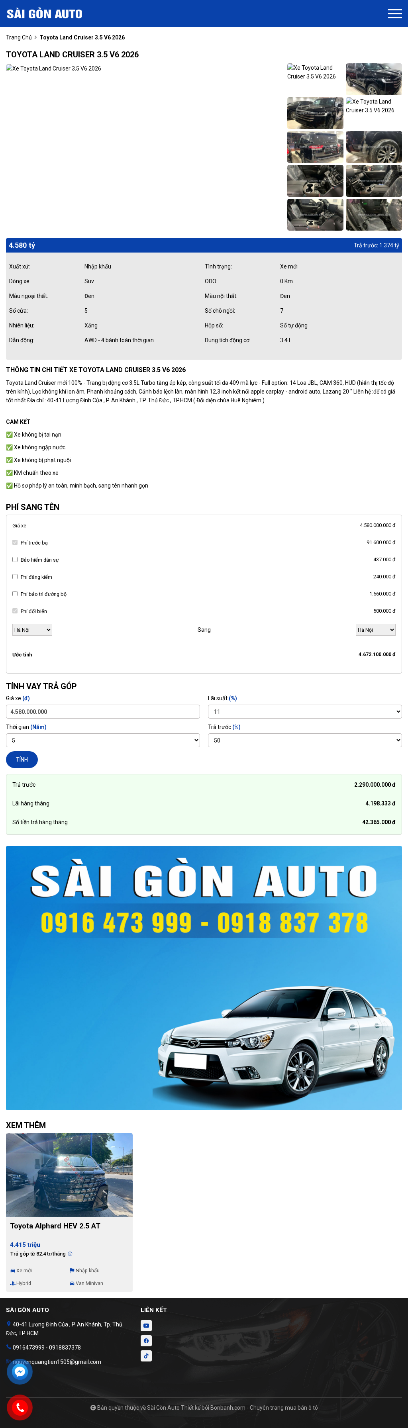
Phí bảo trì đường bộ (44, 594)
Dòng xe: (20, 281)
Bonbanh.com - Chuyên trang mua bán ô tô (264, 1407)
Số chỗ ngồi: (220, 311)
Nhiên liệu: (21, 325)
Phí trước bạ (34, 543)
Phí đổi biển (34, 611)
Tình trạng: (218, 266)
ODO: (211, 281)
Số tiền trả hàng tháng (40, 822)
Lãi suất (222, 698)
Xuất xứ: (19, 266)
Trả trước (224, 727)
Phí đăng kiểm (36, 577)
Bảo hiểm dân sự (40, 560)
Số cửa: (18, 311)
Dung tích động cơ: (228, 340)
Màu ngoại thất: (28, 296)
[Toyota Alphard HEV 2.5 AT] (69, 1175)
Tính (22, 759)
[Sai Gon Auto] (50, 13)
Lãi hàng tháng (30, 803)
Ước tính (22, 655)
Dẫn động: (21, 340)
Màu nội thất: (221, 296)
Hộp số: (214, 325)
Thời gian (26, 727)
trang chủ (19, 37)
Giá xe (19, 526)
